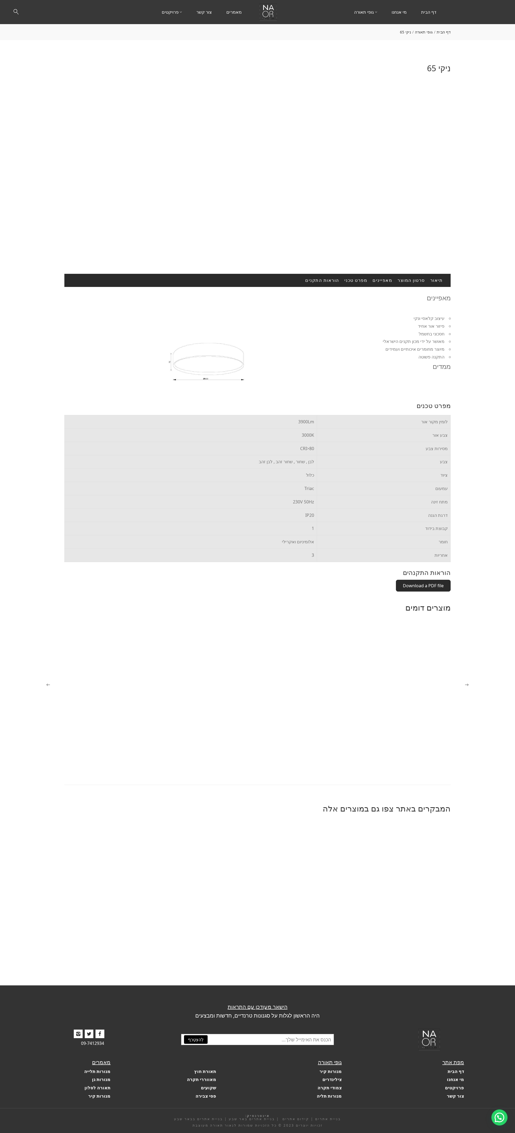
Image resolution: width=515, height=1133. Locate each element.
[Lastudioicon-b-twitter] (89, 1034)
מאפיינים (382, 280)
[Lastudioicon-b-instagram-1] (78, 1034)
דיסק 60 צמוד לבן (432, 763)
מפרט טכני (355, 280)
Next (445, 162)
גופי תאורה (424, 32)
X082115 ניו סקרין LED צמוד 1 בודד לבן (283, 763)
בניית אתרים (328, 1119)
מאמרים (101, 1061)
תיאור (436, 280)
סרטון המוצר (411, 280)
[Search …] (16, 12)
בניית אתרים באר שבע (252, 1119)
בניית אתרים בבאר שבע (198, 1119)
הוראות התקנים (322, 280)
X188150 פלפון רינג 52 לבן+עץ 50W (157, 963)
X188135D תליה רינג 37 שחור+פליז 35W (410, 963)
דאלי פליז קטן (177, 763)
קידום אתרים (295, 1119)
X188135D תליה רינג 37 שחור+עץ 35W (283, 963)
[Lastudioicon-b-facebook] (99, 1034)
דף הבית (444, 32)
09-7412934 (92, 1043)
